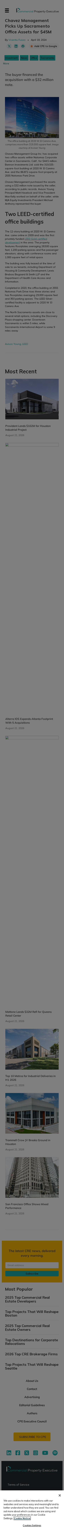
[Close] (60, 1495)
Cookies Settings (32, 1525)
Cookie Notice (22, 1518)
